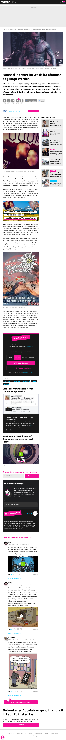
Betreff (6, 501)
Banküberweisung (28, 372)
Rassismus (13, 29)
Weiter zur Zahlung (21, 363)
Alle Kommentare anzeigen (21, 702)
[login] (2, 737)
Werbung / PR (21, 733)
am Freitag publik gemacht (25, 185)
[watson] (5, 2)
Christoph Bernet (14, 111)
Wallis (6, 384)
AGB (46, 733)
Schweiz (5, 29)
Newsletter (11, 733)
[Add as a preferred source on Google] (31, 100)
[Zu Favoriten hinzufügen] (21, 100)
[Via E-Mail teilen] (12, 100)
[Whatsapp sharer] (11, 430)
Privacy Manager (33, 736)
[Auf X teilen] (8, 430)
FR (60, 2)
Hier (31, 425)
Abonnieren (32, 476)
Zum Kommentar (13, 578)
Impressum (38, 733)
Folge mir (34, 111)
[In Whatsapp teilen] (8, 100)
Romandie (26, 381)
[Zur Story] (33, 717)
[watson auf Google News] (41, 100)
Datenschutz (55, 733)
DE (56, 2)
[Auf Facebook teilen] (4, 100)
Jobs (30, 733)
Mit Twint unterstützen (23, 368)
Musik (34, 381)
